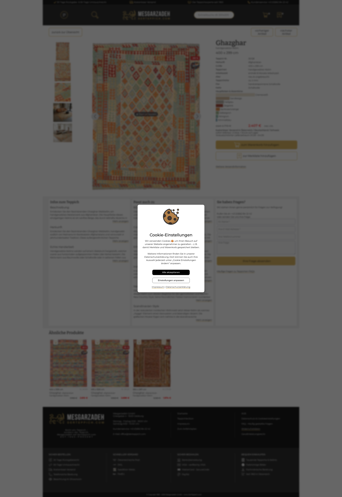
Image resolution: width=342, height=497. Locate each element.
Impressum (158, 287)
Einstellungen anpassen (171, 280)
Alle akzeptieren (171, 272)
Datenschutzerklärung (178, 287)
